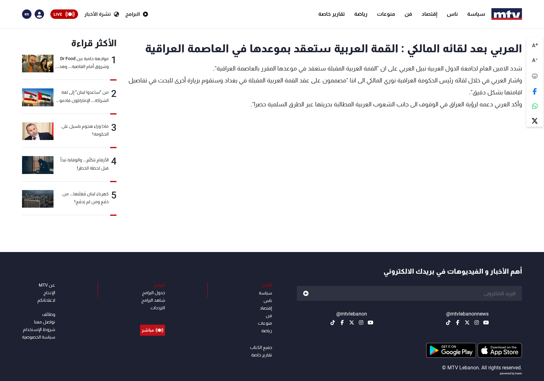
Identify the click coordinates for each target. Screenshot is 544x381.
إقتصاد (429, 14)
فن (408, 14)
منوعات (386, 14)
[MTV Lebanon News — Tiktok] (448, 322)
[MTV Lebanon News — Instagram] (476, 322)
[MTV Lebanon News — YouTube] (486, 322)
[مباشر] (152, 316)
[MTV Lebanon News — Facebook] (457, 322)
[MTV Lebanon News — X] (467, 322)
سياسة (476, 14)
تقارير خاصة (331, 14)
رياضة (360, 14)
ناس (452, 14)
